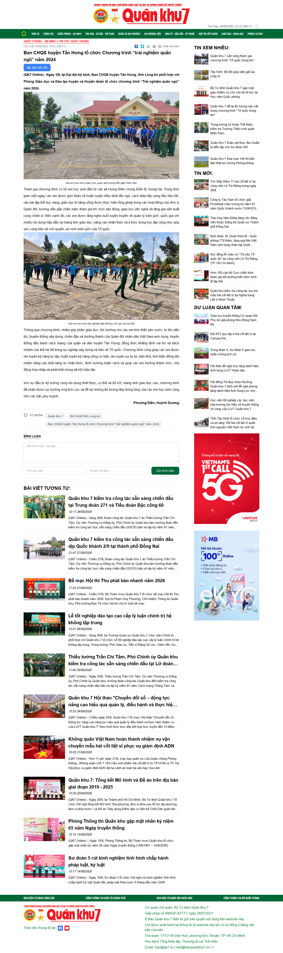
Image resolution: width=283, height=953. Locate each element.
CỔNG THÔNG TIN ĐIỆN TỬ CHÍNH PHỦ (105, 898)
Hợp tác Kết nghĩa (208, 33)
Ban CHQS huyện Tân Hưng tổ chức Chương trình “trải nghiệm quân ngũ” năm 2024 (103, 424)
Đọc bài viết (39, 67)
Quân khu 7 (55, 416)
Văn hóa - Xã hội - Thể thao (99, 33)
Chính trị (48, 33)
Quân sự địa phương (129, 33)
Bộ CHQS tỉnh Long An (85, 416)
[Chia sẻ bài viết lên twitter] (142, 46)
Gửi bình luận (165, 470)
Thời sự (35, 33)
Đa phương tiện (152, 33)
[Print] (148, 46)
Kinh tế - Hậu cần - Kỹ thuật (180, 33)
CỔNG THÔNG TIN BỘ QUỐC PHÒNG (241, 898)
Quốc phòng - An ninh (69, 33)
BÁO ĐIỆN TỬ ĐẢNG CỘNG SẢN (39, 898)
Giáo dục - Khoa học (232, 33)
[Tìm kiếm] (256, 26)
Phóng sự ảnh (255, 33)
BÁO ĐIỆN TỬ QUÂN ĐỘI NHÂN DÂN (174, 898)
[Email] (154, 46)
